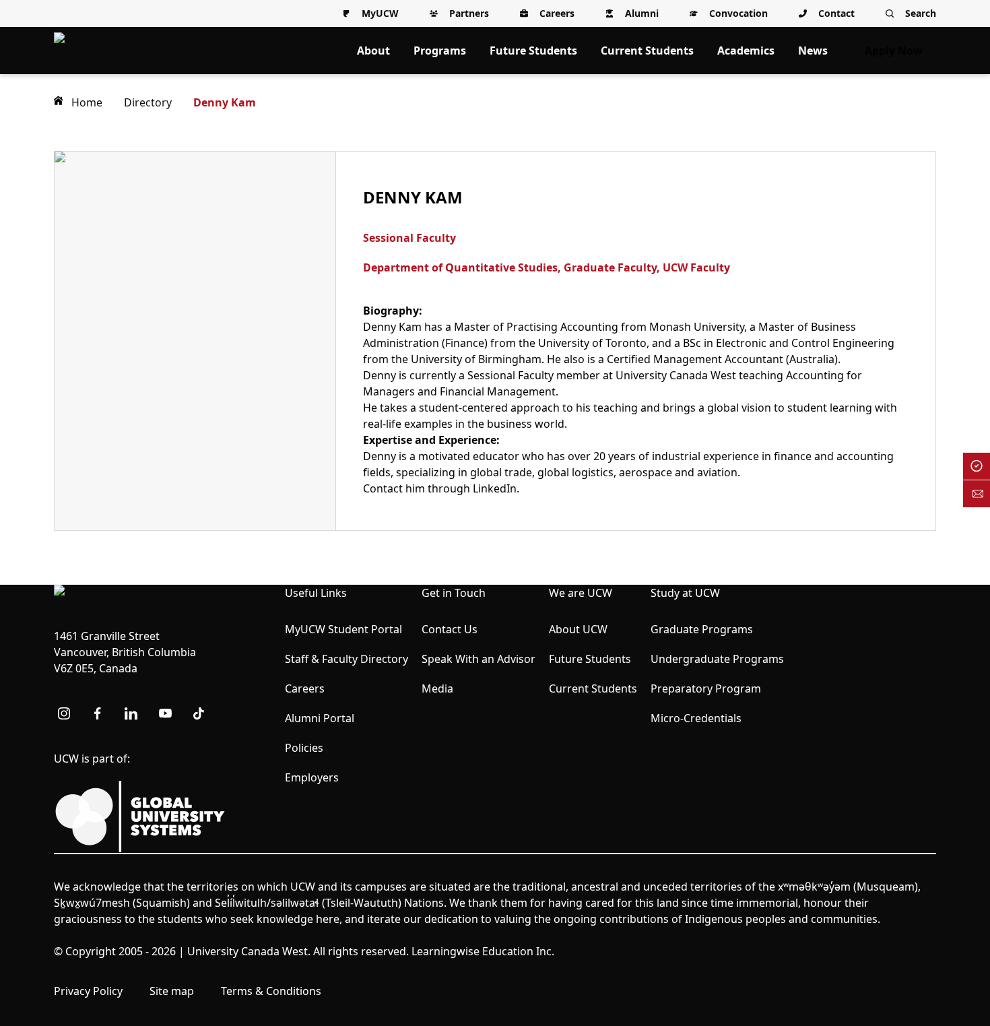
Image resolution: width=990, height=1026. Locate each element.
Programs (440, 50)
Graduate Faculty (610, 267)
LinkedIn (495, 488)
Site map (172, 991)
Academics (745, 50)
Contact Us (449, 629)
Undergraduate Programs (717, 658)
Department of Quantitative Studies (460, 267)
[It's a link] (121, 50)
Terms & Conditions (271, 991)
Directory (148, 102)
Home (86, 102)
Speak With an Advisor (478, 658)
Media (437, 688)
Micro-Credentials (696, 718)
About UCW (578, 629)
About (373, 50)
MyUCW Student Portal (343, 629)
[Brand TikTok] (199, 713)
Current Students (647, 50)
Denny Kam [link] (224, 102)
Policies (304, 747)
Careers (305, 688)
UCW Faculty (696, 267)
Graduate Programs (702, 629)
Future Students (533, 50)
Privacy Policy (88, 991)
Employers (312, 777)
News (813, 50)
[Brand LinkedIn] (131, 713)
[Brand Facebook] (98, 713)
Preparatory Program (706, 688)
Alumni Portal (319, 718)
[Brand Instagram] (64, 713)
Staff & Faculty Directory (346, 658)
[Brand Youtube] (165, 713)
